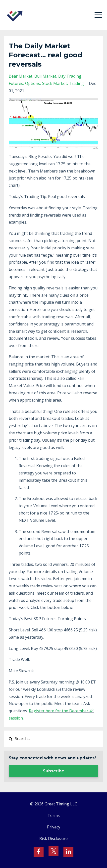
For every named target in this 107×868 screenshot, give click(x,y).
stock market (54, 83)
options (32, 83)
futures (16, 83)
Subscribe (53, 771)
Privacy (53, 827)
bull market (45, 76)
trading (76, 83)
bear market (20, 76)
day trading (69, 76)
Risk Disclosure (53, 838)
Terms (54, 815)
